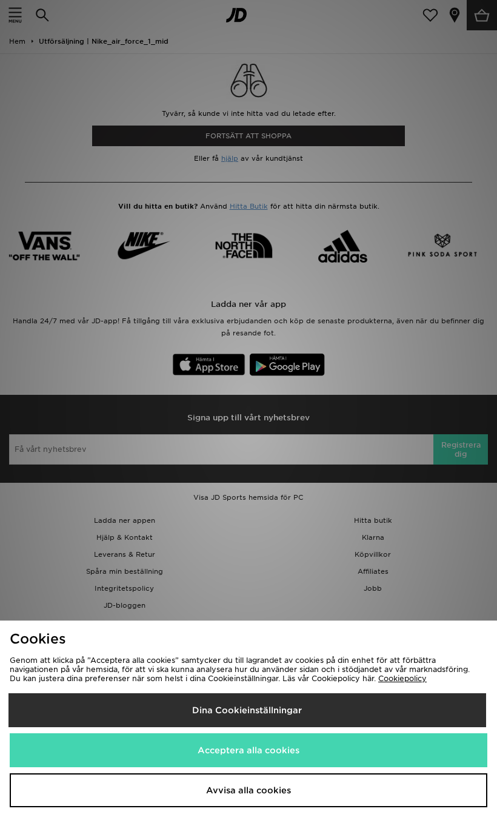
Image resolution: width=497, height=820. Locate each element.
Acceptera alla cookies (248, 750)
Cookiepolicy (402, 678)
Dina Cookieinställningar (247, 710)
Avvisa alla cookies (248, 790)
